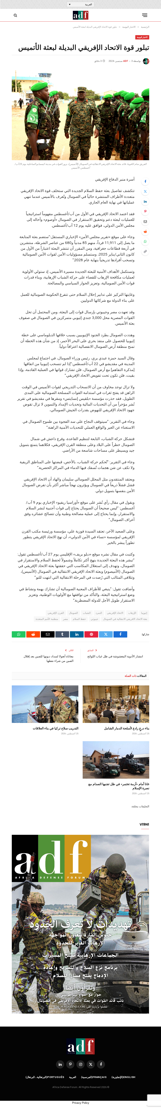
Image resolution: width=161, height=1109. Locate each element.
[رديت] (145, 231)
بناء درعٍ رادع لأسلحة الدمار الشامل (126, 728)
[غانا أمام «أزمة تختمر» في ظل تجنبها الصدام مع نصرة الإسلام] (116, 760)
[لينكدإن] (145, 201)
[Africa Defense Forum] (80, 15)
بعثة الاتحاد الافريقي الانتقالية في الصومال (125, 619)
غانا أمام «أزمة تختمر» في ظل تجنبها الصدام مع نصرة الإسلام (118, 786)
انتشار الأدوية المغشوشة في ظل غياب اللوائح (115, 656)
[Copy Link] (145, 251)
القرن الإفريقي (56, 612)
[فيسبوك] (145, 181)
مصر (65, 619)
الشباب (87, 612)
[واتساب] (145, 241)
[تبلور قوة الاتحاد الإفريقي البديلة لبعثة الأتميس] (80, 115)
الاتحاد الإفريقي (115, 612)
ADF (125, 61)
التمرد (99, 612)
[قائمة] (144, 15)
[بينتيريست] (145, 211)
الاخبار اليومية (142, 37)
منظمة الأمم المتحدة (47, 619)
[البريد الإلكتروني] (145, 221)
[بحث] (16, 15)
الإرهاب (132, 612)
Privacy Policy (80, 1102)
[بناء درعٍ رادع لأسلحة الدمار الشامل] (116, 704)
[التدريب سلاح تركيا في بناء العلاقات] (45, 704)
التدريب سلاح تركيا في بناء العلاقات (55, 728)
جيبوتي (94, 619)
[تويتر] (145, 191)
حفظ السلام (79, 619)
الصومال (73, 612)
